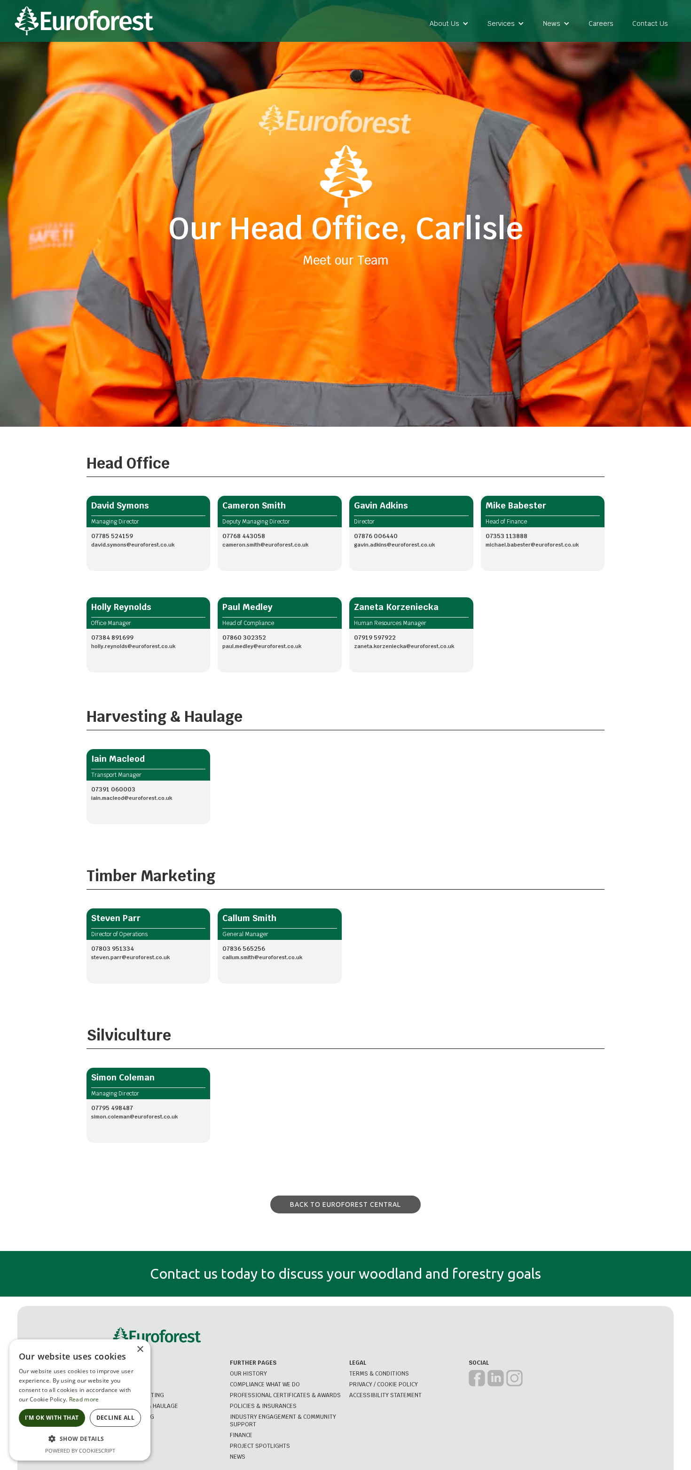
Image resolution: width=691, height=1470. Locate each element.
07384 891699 (112, 637)
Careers (601, 23)
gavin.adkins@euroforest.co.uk (394, 544)
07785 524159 (112, 536)
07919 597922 (375, 637)
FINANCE (241, 1435)
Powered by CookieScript (80, 1450)
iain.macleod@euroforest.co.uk (131, 798)
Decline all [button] (115, 1418)
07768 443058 (243, 536)
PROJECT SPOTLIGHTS (260, 1446)
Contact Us (650, 23)
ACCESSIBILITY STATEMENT (385, 1395)
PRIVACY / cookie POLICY (383, 1384)
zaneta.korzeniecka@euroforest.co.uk (404, 646)
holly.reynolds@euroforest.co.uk (133, 646)
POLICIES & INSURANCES (263, 1406)
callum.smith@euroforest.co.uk (262, 957)
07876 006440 (376, 536)
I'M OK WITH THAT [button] (52, 1418)
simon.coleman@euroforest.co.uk (134, 1116)
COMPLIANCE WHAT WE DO (265, 1384)
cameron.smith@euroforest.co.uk (265, 544)
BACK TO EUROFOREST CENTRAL (345, 1204)
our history (248, 1373)
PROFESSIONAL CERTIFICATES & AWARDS (285, 1395)
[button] (449, 23)
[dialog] (79, 1400)
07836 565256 (243, 949)
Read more (84, 1399)
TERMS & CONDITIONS (379, 1373)
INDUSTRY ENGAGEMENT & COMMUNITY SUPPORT (283, 1420)
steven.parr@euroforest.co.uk (130, 957)
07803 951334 (112, 949)
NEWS (237, 1457)
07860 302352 (244, 637)
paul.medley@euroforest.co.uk (261, 646)
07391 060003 (113, 789)
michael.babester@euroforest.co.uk (532, 544)
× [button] (139, 1349)
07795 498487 (112, 1108)
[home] (84, 21)
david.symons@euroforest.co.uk (132, 544)
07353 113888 (506, 536)
